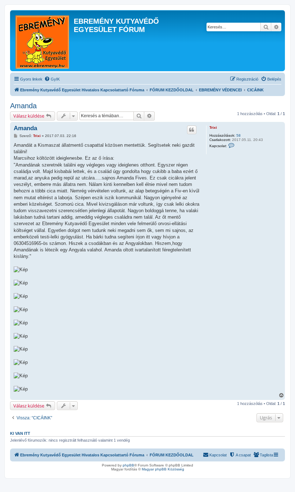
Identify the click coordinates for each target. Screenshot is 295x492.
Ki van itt (20, 433)
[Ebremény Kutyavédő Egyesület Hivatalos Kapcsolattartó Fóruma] (43, 40)
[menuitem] (52, 79)
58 (238, 135)
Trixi (213, 127)
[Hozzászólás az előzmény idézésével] (191, 130)
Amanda (23, 106)
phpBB (128, 465)
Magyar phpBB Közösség (163, 469)
